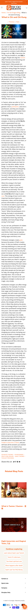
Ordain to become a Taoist (10, 442)
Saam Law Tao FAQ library (14, 570)
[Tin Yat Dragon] (13, 7)
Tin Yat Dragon (10, 600)
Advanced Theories (7, 454)
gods (21, 240)
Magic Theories (19, 456)
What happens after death (14, 565)
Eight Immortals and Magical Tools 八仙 (13, 542)
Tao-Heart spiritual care (14, 561)
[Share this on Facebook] (15, 461)
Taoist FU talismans (14, 557)
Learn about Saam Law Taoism (14, 553)
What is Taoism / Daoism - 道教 (13, 507)
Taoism (22, 58)
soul (2, 196)
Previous (11, 22)
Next (18, 22)
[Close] (26, 1)
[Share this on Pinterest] (17, 461)
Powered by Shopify (19, 600)
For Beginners (19, 454)
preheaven (15, 107)
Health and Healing (7, 456)
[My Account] (1, 7)
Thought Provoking (7, 458)
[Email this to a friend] (19, 461)
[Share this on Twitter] (14, 461)
